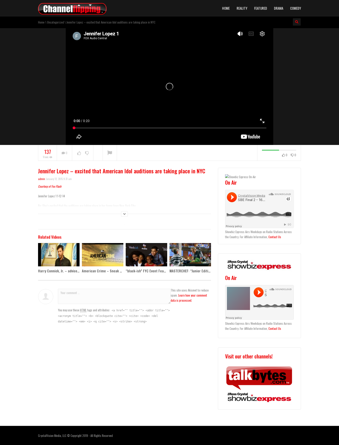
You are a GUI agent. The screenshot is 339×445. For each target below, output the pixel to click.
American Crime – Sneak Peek (104, 270)
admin (41, 179)
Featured (260, 8)
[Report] (109, 153)
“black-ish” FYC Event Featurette (150, 270)
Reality (242, 8)
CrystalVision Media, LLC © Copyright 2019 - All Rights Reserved (75, 435)
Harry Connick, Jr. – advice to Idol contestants (72, 270)
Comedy (295, 8)
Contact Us (274, 237)
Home (226, 8)
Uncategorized (55, 22)
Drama (278, 8)
